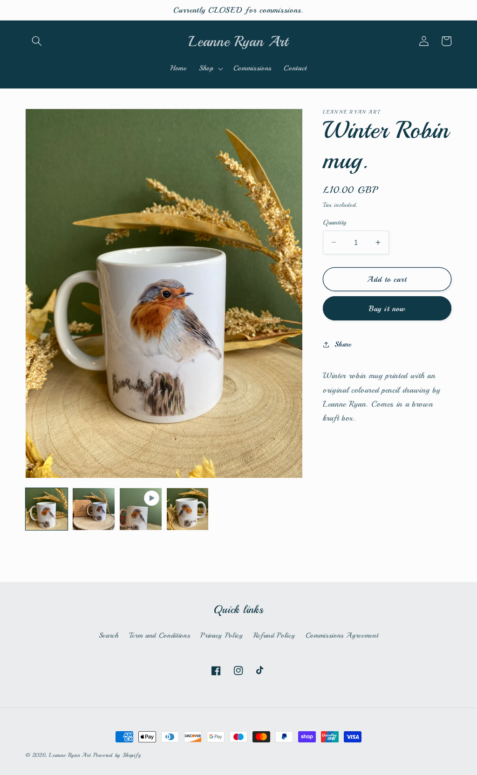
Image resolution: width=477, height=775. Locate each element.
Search (109, 635)
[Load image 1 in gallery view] (47, 509)
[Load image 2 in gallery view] (94, 509)
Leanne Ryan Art (70, 755)
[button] (37, 41)
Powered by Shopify (117, 755)
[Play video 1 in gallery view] (141, 509)
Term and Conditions (160, 635)
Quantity (335, 222)
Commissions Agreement (342, 635)
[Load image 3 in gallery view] (188, 509)
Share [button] (342, 344)
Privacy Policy (221, 635)
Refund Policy (274, 635)
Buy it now (387, 308)
